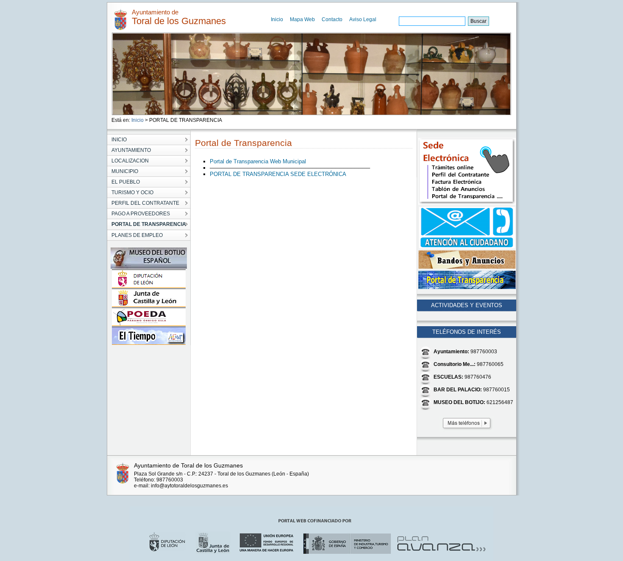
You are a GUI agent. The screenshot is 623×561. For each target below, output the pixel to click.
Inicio (277, 19)
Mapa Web (302, 19)
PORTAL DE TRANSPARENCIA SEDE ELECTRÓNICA (278, 174)
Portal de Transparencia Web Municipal (258, 161)
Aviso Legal (362, 19)
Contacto (332, 19)
